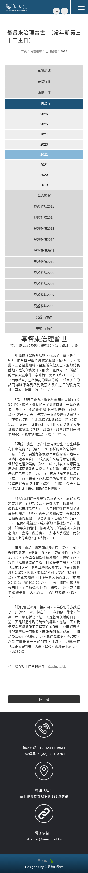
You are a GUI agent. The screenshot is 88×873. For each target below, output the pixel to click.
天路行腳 (44, 81)
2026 (44, 114)
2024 (44, 134)
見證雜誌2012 (44, 239)
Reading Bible (57, 666)
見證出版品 (44, 317)
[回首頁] (16, 7)
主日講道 (51, 51)
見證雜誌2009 (44, 273)
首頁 (24, 51)
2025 (44, 124)
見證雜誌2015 (44, 206)
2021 (44, 164)
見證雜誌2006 (44, 306)
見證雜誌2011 (44, 251)
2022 (44, 154)
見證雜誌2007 (44, 295)
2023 (44, 144)
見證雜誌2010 (44, 262)
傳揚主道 (44, 93)
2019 (44, 185)
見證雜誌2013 (44, 228)
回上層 (44, 699)
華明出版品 (44, 328)
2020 (44, 175)
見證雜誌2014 (44, 217)
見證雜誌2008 (44, 284)
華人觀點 (44, 195)
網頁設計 (57, 867)
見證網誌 (36, 51)
